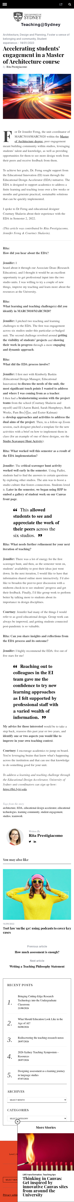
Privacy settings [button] (11, 1195)
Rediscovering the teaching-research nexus (41, 1037)
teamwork (17, 816)
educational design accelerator (40, 808)
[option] (37, 901)
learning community (28, 812)
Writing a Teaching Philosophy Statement (37, 963)
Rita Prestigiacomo (17, 66)
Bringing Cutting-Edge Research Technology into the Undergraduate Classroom (37, 1000)
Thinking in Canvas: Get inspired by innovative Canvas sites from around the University (45, 1186)
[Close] (17, 1121)
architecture (9, 808)
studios (6, 816)
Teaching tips (49, 1175)
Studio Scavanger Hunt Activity (23, 441)
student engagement (51, 812)
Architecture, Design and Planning (24, 34)
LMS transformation (32, 1175)
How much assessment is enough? (37, 949)
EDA (20, 808)
